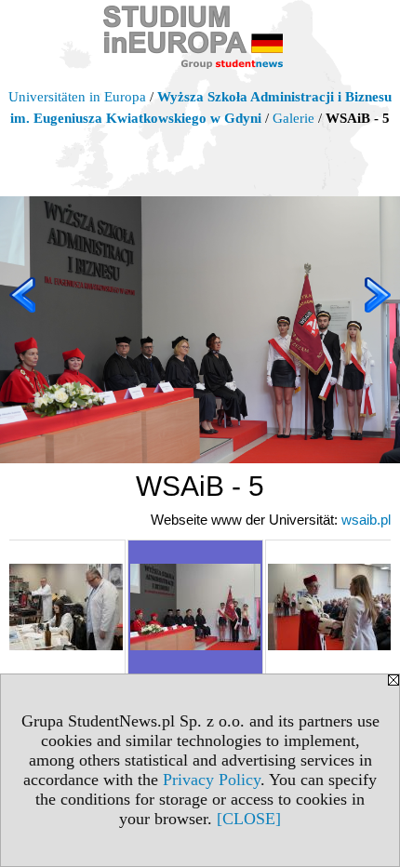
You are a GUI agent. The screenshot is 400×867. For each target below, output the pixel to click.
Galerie (293, 118)
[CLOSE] (249, 818)
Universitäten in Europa (77, 96)
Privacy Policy (211, 779)
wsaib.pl (366, 519)
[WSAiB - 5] (195, 607)
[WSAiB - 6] (333, 607)
